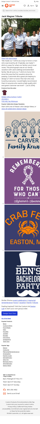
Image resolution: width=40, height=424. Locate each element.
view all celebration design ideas (13, 109)
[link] (10, 6)
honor (16, 303)
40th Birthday (7, 363)
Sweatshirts (7, 339)
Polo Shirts (6, 337)
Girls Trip (6, 360)
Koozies (5, 335)
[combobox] (20, 10)
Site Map (32, 402)
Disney (5, 348)
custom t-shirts (29, 404)
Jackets (5, 333)
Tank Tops (6, 341)
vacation (22, 303)
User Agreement (25, 409)
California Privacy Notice (24, 406)
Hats (4, 330)
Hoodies (5, 332)
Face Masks (7, 328)
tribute (35, 303)
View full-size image (9, 59)
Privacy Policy (12, 406)
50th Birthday (7, 358)
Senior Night (7, 365)
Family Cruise (7, 356)
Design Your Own (9, 313)
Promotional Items (22, 402)
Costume (6, 350)
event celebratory (20, 300)
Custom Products (11, 402)
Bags (4, 324)
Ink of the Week (6, 318)
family (29, 303)
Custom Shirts (7, 326)
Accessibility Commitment (11, 409)
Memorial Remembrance (11, 352)
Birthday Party (8, 362)
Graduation (7, 354)
